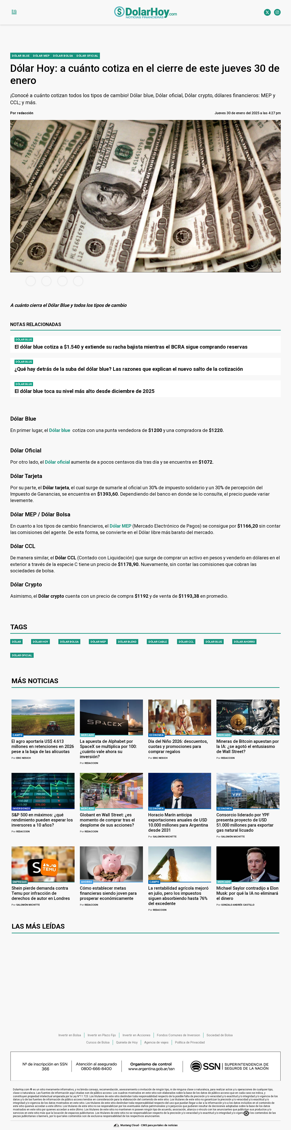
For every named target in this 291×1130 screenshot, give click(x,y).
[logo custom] (145, 12)
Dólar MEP (98, 641)
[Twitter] (267, 12)
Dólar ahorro (244, 641)
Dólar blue (214, 641)
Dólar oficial (22, 655)
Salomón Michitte (162, 836)
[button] (14, 12)
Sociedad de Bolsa (220, 1035)
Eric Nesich (21, 758)
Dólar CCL (186, 641)
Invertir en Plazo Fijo (102, 1035)
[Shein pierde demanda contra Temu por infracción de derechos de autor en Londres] (43, 864)
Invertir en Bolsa (69, 1035)
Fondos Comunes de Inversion (178, 1035)
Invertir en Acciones (136, 1035)
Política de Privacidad (190, 1042)
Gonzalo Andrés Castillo (235, 904)
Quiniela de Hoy (127, 1042)
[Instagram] (277, 12)
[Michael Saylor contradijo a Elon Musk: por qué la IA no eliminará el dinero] (247, 864)
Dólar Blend (127, 641)
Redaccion (89, 763)
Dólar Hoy (40, 641)
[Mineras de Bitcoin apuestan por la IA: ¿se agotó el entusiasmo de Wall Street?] (247, 717)
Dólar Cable (157, 641)
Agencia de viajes (156, 1042)
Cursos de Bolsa (97, 1042)
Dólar (16, 641)
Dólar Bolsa (69, 641)
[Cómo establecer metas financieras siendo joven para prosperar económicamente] (111, 864)
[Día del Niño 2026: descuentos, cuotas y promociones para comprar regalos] (179, 717)
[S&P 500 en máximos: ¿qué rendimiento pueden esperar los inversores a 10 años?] (43, 790)
